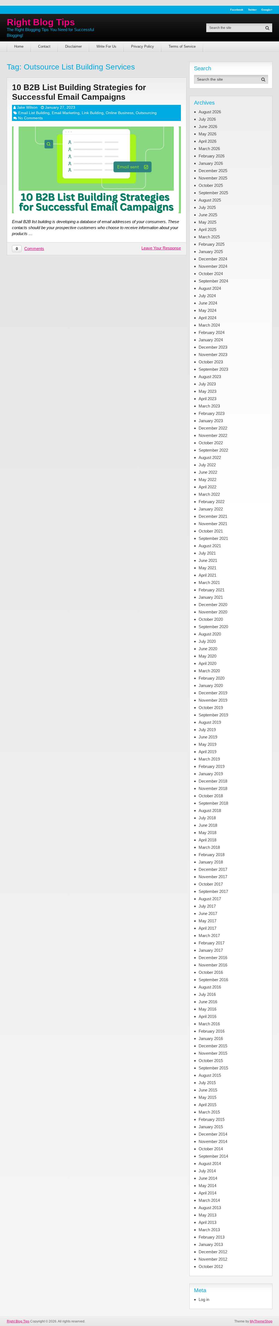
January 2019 (211, 773)
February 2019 (212, 766)
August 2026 (210, 112)
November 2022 (213, 435)
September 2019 (213, 715)
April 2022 (207, 487)
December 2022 (213, 428)
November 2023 (213, 354)
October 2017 (211, 884)
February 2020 (212, 678)
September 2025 (213, 192)
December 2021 (213, 516)
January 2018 (211, 862)
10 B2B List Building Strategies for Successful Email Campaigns (79, 92)
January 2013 (211, 1244)
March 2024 (209, 325)
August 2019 (210, 722)
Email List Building (34, 113)
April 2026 (207, 141)
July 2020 (207, 641)
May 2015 (207, 1097)
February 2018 (212, 854)
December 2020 (213, 604)
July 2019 (207, 729)
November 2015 (213, 1053)
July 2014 (207, 1171)
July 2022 (207, 465)
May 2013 (207, 1215)
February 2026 (212, 156)
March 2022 (209, 494)
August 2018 (210, 810)
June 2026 (208, 126)
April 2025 (207, 229)
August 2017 (210, 898)
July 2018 (207, 818)
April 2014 (207, 1193)
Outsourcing (146, 113)
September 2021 (213, 538)
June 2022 (208, 472)
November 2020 (213, 612)
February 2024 (212, 332)
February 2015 (212, 1119)
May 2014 (207, 1185)
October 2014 (211, 1148)
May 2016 (207, 1009)
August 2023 (210, 376)
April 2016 (207, 1016)
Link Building (93, 113)
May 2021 (207, 567)
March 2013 (209, 1229)
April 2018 (207, 840)
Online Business (120, 113)
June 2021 (208, 560)
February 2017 (212, 943)
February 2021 (212, 590)
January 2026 (211, 163)
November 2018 (213, 788)
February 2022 (212, 501)
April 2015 (207, 1104)
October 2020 (211, 619)
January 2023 (211, 420)
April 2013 (207, 1222)
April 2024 (207, 317)
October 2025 (211, 185)
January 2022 (211, 509)
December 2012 (213, 1251)
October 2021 (211, 531)
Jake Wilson (27, 107)
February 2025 (212, 244)
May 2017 (207, 921)
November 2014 (213, 1141)
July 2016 (207, 994)
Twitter (252, 9)
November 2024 (213, 266)
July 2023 (207, 384)
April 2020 (207, 663)
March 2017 (209, 935)
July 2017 (207, 906)
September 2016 (213, 979)
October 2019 (211, 707)
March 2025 (209, 237)
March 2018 (209, 847)
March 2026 (209, 148)
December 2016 (213, 957)
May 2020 (207, 656)
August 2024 (210, 288)
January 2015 (211, 1126)
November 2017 (213, 876)
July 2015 (207, 1082)
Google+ (266, 9)
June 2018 (208, 825)
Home (18, 46)
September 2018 (213, 803)
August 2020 (210, 634)
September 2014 (213, 1156)
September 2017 (213, 891)
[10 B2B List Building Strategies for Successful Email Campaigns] (96, 169)
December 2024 (213, 259)
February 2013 (212, 1237)
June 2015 (208, 1090)
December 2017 (213, 869)
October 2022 (211, 442)
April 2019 (207, 751)
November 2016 (213, 965)
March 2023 (209, 406)
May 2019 (207, 744)
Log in (204, 1299)
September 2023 (213, 369)
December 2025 (213, 170)
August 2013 (210, 1207)
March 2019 (209, 759)
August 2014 (210, 1163)
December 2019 (213, 693)
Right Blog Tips (41, 22)
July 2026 (207, 119)
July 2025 (207, 207)
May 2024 (207, 310)
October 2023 (211, 362)
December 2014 (213, 1134)
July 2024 (207, 295)
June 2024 (208, 303)
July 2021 (207, 553)
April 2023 (207, 398)
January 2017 (211, 950)
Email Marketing (66, 113)
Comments (34, 248)
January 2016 (211, 1038)
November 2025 (213, 178)
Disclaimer (73, 46)
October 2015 (211, 1060)
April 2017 (207, 928)
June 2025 (208, 214)
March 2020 (209, 670)
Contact (44, 46)
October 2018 (211, 795)
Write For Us (106, 46)
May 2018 (207, 832)
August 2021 (210, 545)
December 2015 (213, 1046)
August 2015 (210, 1075)
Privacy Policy (142, 46)
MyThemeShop (261, 1321)
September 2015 (213, 1068)
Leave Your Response (161, 248)
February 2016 (212, 1031)
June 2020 (208, 648)
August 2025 (210, 200)
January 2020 (211, 685)
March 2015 (209, 1112)
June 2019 (208, 737)
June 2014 (208, 1178)
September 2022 (213, 450)
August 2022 (210, 457)
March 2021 (209, 582)
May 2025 (207, 222)
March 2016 (209, 1023)
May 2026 (207, 134)
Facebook (236, 9)
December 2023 (213, 347)
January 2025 (211, 251)
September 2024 (213, 281)
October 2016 (211, 972)
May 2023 (207, 391)
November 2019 (213, 700)
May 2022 (207, 479)
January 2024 (211, 339)
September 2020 (213, 626)
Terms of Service (182, 46)
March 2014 (209, 1200)
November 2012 (213, 1259)
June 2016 (208, 1001)
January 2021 (211, 597)
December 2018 (213, 781)
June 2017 (208, 913)
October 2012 (211, 1266)
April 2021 (207, 575)
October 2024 (211, 273)
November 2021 (213, 523)
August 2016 (210, 987)
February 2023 (212, 413)
